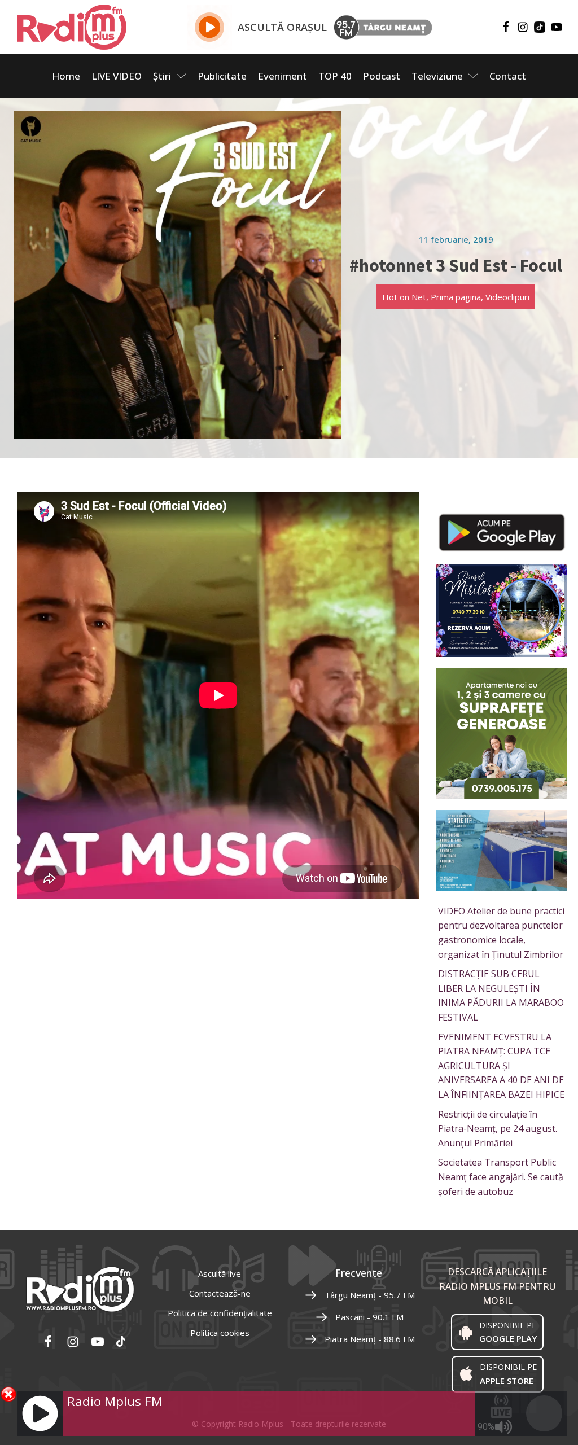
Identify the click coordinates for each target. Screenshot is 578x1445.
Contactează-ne (220, 1293)
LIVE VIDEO (116, 75)
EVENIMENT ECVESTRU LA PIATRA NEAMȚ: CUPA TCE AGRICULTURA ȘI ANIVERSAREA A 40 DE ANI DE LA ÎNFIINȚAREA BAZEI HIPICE (501, 1066)
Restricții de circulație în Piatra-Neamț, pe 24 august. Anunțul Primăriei (497, 1128)
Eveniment (282, 75)
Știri (162, 75)
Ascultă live (219, 1273)
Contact (507, 75)
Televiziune (437, 75)
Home (66, 75)
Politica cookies (219, 1332)
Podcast (381, 75)
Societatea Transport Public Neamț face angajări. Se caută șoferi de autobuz (500, 1176)
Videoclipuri (507, 297)
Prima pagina (456, 297)
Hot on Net (404, 297)
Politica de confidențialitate (220, 1313)
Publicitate (222, 75)
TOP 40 (335, 75)
